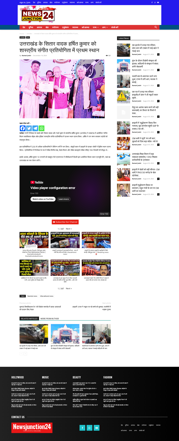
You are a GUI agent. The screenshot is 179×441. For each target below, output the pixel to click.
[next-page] (25, 353)
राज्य (28, 37)
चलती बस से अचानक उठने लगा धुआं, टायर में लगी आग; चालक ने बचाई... (144, 79)
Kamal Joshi (26, 55)
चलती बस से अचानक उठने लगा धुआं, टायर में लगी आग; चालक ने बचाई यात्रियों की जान (23, 395)
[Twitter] (29, 128)
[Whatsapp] (41, 128)
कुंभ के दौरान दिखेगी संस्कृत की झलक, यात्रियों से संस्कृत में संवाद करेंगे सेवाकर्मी (145, 63)
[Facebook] (152, 2)
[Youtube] (157, 2)
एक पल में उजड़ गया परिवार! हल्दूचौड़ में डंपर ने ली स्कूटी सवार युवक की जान (23, 400)
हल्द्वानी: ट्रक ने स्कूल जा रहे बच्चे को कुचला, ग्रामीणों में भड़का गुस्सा (92, 308)
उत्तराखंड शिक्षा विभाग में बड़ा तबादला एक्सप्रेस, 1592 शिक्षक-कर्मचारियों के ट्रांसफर (145, 157)
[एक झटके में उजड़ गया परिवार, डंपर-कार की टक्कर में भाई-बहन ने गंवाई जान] (34, 334)
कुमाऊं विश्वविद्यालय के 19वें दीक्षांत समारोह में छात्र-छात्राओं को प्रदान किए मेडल (40, 308)
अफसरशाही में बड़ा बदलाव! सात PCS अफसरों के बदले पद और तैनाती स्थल (84, 384)
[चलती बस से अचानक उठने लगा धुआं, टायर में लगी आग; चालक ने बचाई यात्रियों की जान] (96, 334)
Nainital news (32, 296)
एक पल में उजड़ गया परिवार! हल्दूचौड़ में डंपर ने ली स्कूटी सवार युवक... (145, 94)
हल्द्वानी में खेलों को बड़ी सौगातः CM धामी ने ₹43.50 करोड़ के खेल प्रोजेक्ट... (145, 172)
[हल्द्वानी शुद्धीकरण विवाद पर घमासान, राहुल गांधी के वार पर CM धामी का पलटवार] (123, 190)
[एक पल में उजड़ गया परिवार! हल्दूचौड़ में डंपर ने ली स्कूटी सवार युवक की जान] (123, 96)
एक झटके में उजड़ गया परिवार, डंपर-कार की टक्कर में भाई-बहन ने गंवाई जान (145, 48)
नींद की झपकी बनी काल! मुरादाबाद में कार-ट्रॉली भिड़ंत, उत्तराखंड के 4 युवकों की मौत (85, 395)
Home (22, 34)
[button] (155, 27)
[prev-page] (21, 353)
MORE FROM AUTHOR (50, 319)
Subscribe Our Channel (66, 222)
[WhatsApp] (154, 2)
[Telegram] (35, 128)
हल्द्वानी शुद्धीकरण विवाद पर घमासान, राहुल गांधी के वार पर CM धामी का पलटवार (145, 188)
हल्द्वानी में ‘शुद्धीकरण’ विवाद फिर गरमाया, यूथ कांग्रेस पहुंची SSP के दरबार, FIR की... (145, 126)
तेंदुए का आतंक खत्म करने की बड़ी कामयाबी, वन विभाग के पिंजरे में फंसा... (145, 110)
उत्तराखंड (29, 34)
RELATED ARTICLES (29, 319)
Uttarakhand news (46, 296)
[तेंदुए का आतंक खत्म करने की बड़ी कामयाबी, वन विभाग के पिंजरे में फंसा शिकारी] (123, 112)
